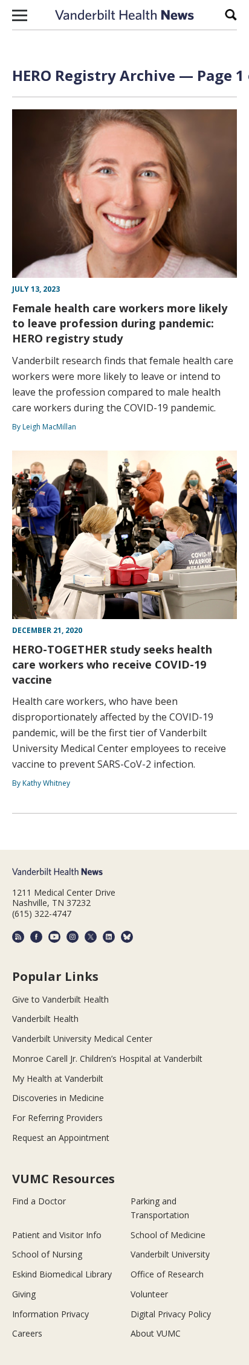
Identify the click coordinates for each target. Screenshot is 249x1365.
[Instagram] (72, 937)
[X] (91, 937)
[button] (19, 15)
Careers (27, 1333)
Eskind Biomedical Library (62, 1274)
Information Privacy (50, 1314)
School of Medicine (168, 1235)
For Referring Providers (57, 1117)
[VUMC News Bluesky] (127, 937)
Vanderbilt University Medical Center (82, 1038)
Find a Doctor (39, 1201)
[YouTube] (54, 937)
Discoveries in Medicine (58, 1097)
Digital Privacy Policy (171, 1314)
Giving (24, 1294)
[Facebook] (36, 937)
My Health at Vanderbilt (57, 1078)
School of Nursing (47, 1254)
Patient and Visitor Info (57, 1235)
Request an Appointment (60, 1137)
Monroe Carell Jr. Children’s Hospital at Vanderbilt (107, 1058)
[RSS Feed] (18, 937)
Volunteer (149, 1294)
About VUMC (156, 1333)
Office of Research (167, 1274)
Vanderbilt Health (45, 1018)
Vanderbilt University (170, 1254)
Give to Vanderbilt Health (60, 999)
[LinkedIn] (109, 937)
